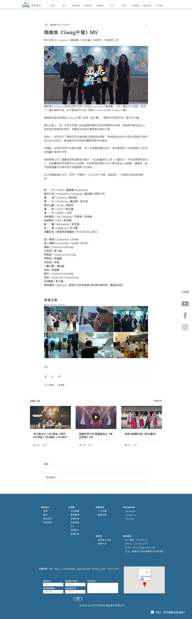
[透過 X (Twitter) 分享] (52, 376)
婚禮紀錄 (75, 534)
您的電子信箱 (71, 581)
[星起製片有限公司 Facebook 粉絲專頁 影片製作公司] (185, 315)
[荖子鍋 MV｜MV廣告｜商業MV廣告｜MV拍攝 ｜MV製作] (50, 417)
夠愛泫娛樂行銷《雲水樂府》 (141, 434)
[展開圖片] (61, 319)
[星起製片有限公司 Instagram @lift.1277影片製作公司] (185, 327)
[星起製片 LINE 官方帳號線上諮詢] (185, 292)
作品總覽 (75, 511)
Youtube (129, 518)
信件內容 (91, 581)
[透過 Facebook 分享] (45, 376)
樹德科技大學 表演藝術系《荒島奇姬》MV (96, 435)
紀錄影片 (75, 530)
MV (46, 366)
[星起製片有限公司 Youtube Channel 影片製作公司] (185, 304)
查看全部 (158, 400)
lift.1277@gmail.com (144, 547)
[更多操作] (146, 24)
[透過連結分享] (59, 376)
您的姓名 (47, 581)
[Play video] (96, 75)
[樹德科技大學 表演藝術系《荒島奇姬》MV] (96, 417)
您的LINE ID (70, 588)
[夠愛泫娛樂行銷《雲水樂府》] (141, 417)
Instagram (130, 515)
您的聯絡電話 (49, 588)
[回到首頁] (31, 4)
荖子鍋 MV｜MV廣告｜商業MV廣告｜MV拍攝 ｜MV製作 (50, 435)
